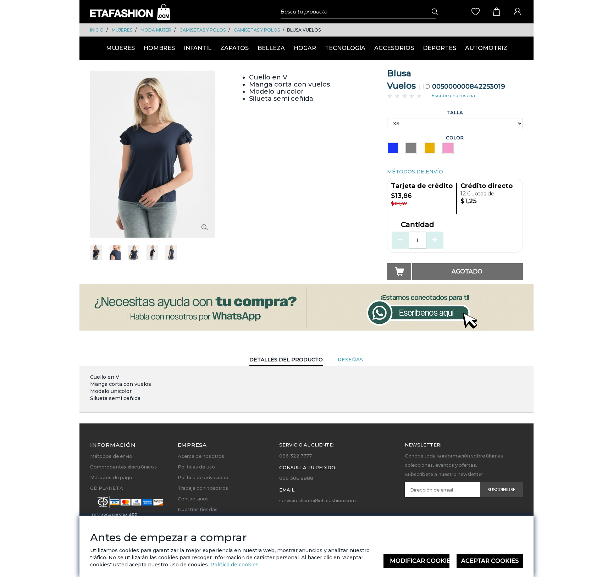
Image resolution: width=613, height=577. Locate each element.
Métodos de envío (111, 456)
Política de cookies (234, 564)
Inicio (97, 30)
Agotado (467, 271)
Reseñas (350, 359)
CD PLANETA (106, 488)
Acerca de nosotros (201, 456)
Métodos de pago (111, 477)
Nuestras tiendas (197, 509)
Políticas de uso (196, 467)
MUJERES (122, 30)
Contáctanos (193, 498)
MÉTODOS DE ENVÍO (415, 171)
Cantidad (417, 225)
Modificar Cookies (420, 560)
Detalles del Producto (286, 361)
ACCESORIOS (394, 48)
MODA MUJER (155, 30)
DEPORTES (439, 48)
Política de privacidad (203, 477)
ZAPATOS (234, 48)
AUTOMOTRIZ (486, 48)
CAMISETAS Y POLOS (203, 30)
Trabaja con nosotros (203, 488)
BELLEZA (271, 48)
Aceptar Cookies (490, 560)
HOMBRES (159, 48)
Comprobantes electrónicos (123, 467)
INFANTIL (197, 48)
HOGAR (305, 48)
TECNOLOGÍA (345, 48)
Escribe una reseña (453, 95)
